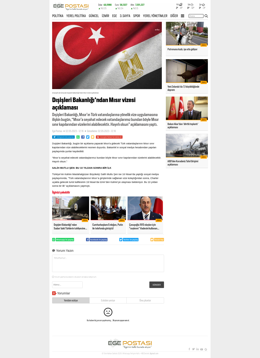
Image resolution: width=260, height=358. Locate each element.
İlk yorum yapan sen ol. (121, 320)
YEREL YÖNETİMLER (155, 16)
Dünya (62, 93)
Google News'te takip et (110, 137)
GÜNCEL (94, 16)
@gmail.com (154, 353)
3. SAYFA (125, 16)
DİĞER (174, 16)
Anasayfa (55, 93)
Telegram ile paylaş (65, 137)
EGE (114, 16)
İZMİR (105, 16)
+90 (142, 353)
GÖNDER (157, 285)
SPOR (136, 16)
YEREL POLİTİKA (76, 16)
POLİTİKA (57, 16)
